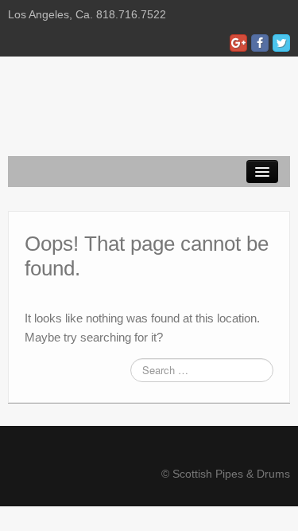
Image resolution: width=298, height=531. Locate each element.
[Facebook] (260, 43)
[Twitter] (281, 43)
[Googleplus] (238, 43)
